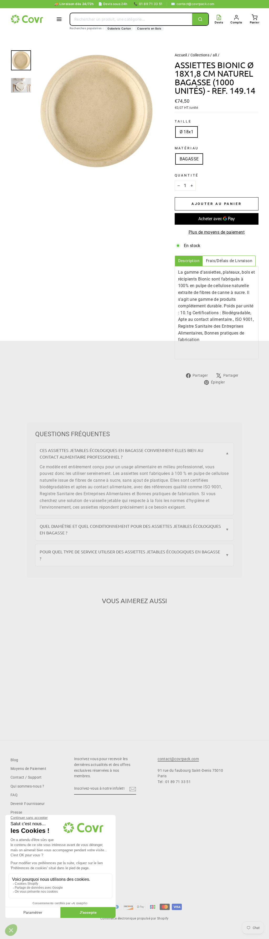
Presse (16, 812)
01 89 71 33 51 (148, 4)
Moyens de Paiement (28, 768)
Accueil (181, 55)
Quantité (187, 175)
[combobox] (131, 19)
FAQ (14, 795)
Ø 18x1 (186, 131)
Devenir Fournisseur (28, 804)
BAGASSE (189, 158)
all (215, 55)
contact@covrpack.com (192, 4)
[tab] (189, 260)
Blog (14, 760)
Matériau (187, 148)
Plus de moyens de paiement (217, 232)
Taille (183, 121)
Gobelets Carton (119, 28)
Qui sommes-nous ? (27, 786)
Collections (199, 55)
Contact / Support (26, 777)
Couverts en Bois (149, 28)
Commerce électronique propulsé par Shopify (134, 918)
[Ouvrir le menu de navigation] (59, 19)
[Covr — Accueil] (28, 19)
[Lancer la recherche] (200, 19)
